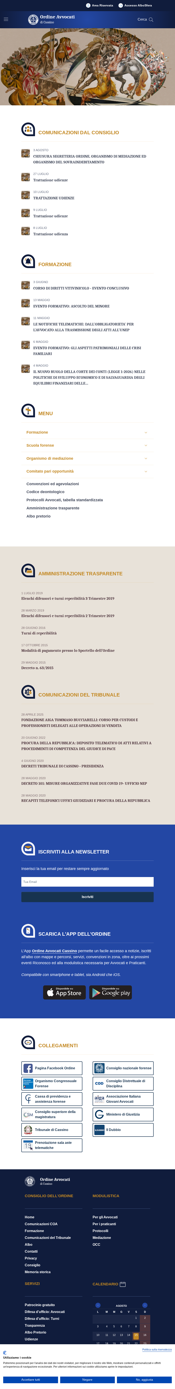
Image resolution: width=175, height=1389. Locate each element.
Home (29, 1217)
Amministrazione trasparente (52, 508)
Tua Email (30, 881)
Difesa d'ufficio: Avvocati (45, 1312)
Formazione (34, 1231)
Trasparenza (35, 1325)
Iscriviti (87, 897)
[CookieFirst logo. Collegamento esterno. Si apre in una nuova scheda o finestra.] (4, 1353)
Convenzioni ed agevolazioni (52, 484)
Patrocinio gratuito (40, 1305)
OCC (96, 1244)
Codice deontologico (45, 492)
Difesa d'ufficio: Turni (42, 1318)
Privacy (31, 1258)
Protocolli (100, 1231)
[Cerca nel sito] (151, 19)
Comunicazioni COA (41, 1224)
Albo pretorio (38, 516)
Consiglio (32, 1265)
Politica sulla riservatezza (157, 1349)
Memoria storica (38, 1272)
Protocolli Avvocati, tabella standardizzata (64, 500)
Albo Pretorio (35, 1332)
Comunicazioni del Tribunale (48, 1238)
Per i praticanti (104, 1224)
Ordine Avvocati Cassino (54, 951)
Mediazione (102, 1238)
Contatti (31, 1251)
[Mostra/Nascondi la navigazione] (6, 19)
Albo (28, 1244)
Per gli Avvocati (105, 1217)
